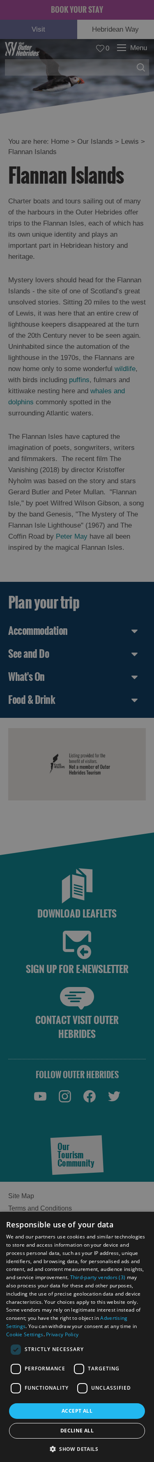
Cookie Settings (25, 1334)
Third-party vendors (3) (98, 1277)
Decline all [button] (77, 1430)
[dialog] (77, 1337)
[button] (77, 1448)
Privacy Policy (62, 1334)
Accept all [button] (77, 1410)
